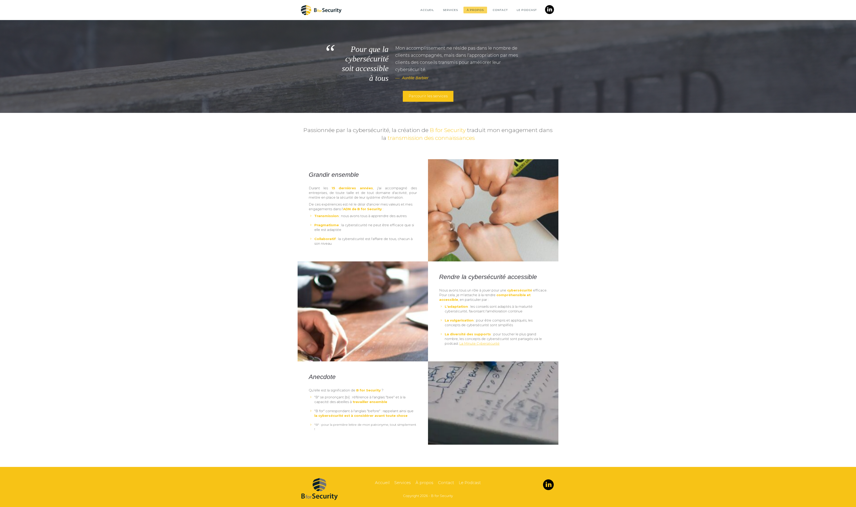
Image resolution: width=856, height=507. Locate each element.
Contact (500, 10)
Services (450, 10)
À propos (475, 10)
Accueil (427, 10)
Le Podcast (527, 10)
